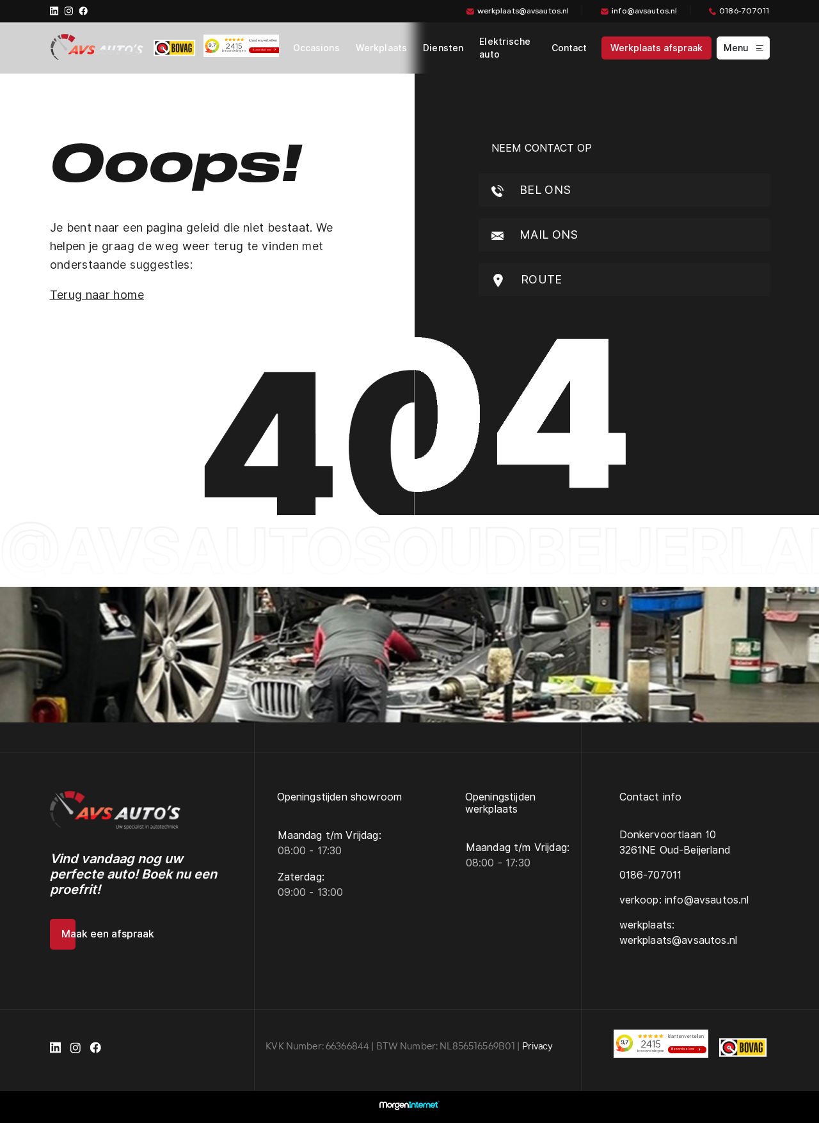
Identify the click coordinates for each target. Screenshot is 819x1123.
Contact (569, 48)
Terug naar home (97, 294)
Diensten (443, 48)
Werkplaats (381, 48)
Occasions (316, 48)
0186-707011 (744, 11)
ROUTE (540, 279)
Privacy (537, 1047)
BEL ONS (543, 189)
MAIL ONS (547, 234)
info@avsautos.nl (644, 11)
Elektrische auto (504, 48)
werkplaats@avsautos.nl (523, 11)
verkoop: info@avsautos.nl (684, 900)
